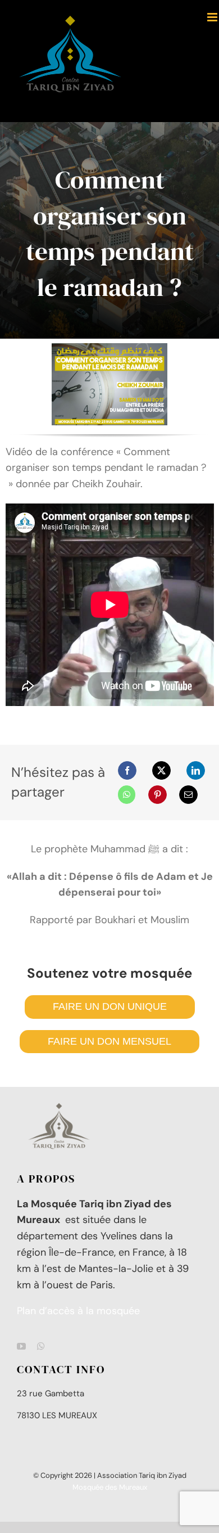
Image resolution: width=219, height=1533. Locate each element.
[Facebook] (127, 770)
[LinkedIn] (196, 770)
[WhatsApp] (126, 795)
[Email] (188, 795)
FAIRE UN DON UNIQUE (110, 1006)
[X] (161, 770)
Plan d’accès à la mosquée (78, 1311)
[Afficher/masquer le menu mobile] (213, 17)
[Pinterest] (157, 795)
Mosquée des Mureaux (109, 1487)
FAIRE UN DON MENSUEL (109, 1041)
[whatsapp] (41, 1346)
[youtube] (21, 1346)
